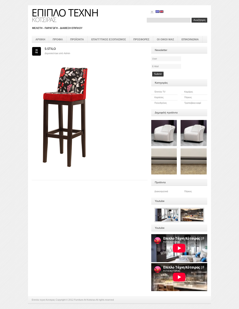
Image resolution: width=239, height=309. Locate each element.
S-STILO (50, 48)
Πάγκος (188, 97)
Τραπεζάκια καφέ (192, 103)
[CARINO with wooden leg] (193, 121)
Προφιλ (58, 39)
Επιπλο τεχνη (65, 12)
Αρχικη (40, 39)
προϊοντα (77, 39)
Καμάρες (188, 91)
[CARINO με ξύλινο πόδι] (163, 121)
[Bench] (193, 150)
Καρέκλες (159, 97)
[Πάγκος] (163, 150)
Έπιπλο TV (159, 91)
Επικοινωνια (190, 39)
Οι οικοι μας (165, 39)
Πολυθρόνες (160, 103)
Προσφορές (141, 39)
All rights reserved (105, 300)
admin (67, 53)
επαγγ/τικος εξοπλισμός (108, 39)
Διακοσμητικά (161, 191)
